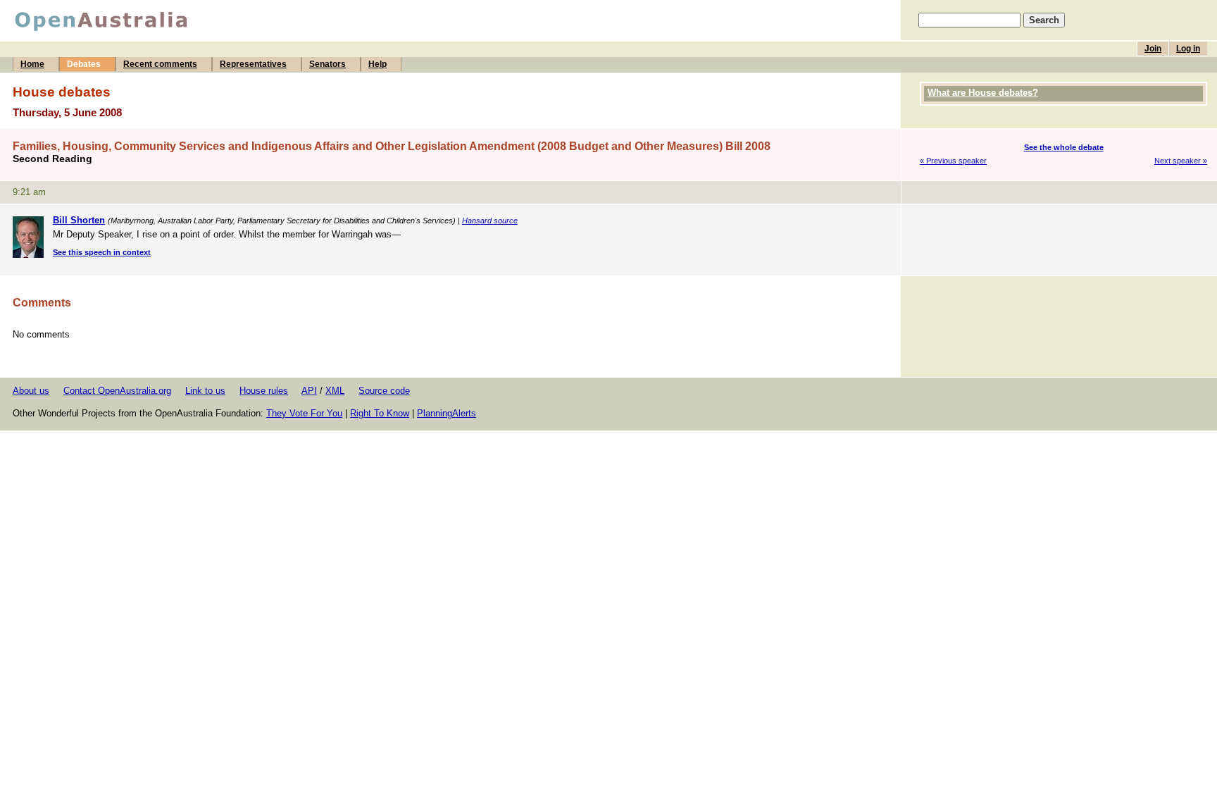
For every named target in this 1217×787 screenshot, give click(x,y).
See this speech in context (102, 252)
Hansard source (490, 220)
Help (377, 64)
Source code (384, 390)
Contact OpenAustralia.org (117, 390)
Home (32, 64)
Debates (84, 64)
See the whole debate (1064, 147)
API (309, 390)
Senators (327, 64)
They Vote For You (304, 413)
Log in (1188, 49)
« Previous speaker (953, 160)
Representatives (253, 64)
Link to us (205, 390)
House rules (263, 390)
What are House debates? (983, 92)
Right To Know (379, 413)
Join (1152, 49)
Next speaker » (1180, 160)
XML (334, 390)
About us (31, 390)
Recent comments (160, 64)
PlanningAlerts (446, 413)
